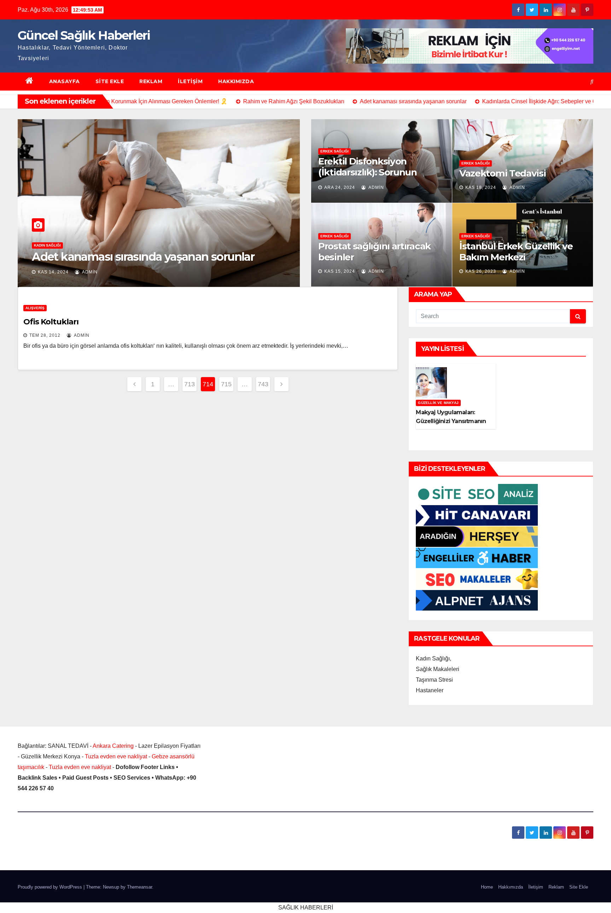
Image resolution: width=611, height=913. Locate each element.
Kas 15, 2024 (339, 271)
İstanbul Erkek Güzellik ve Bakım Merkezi (516, 252)
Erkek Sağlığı (334, 151)
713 (189, 384)
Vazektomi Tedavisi (502, 173)
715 (226, 384)
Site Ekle (109, 81)
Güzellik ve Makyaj (438, 403)
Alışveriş (35, 308)
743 (263, 384)
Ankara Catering (113, 746)
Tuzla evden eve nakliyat (116, 756)
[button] (591, 82)
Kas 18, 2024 (480, 187)
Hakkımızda (236, 81)
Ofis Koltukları (50, 322)
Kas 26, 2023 (480, 271)
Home (487, 887)
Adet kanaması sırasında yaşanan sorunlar (143, 257)
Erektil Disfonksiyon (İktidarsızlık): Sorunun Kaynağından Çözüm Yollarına (367, 178)
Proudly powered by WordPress (50, 887)
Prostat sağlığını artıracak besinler (374, 252)
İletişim (190, 81)
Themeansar (139, 887)
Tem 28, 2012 (44, 335)
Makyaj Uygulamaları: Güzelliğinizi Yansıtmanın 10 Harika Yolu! (451, 421)
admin (89, 272)
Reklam (150, 81)
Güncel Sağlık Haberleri (84, 35)
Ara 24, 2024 (339, 187)
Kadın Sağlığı (47, 245)
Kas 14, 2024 (53, 272)
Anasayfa (64, 81)
